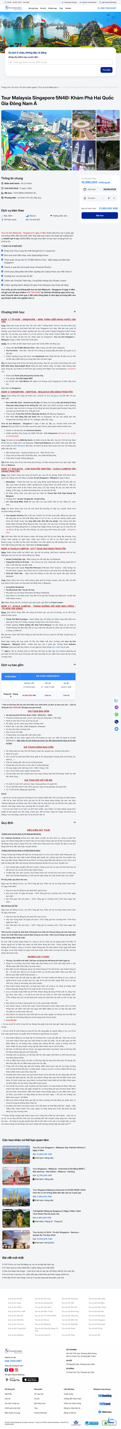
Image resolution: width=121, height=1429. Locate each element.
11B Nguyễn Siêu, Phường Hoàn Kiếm (80, 1364)
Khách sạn (52, 8)
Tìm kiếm (106, 70)
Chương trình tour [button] (13, 312)
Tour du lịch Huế (68, 1303)
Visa (61, 8)
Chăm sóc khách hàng (72, 1403)
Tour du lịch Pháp (68, 1335)
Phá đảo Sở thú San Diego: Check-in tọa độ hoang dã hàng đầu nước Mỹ (33, 1278)
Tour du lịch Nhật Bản (70, 1324)
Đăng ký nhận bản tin (72, 1408)
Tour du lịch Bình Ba (96, 1311)
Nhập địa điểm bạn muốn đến (23, 57)
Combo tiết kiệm (40, 1413)
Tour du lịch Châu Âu (42, 1335)
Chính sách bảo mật (12, 1408)
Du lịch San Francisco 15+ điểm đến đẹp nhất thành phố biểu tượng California (36, 1274)
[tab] (38, 312)
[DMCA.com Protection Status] (109, 1423)
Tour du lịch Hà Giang (70, 1299)
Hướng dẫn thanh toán (72, 1399)
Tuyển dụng (68, 1394)
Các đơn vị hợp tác (12, 1403)
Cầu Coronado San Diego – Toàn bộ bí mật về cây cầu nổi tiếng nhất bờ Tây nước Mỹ (38, 1271)
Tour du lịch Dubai (68, 1328)
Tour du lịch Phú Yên (69, 1307)
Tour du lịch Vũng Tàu (70, 1316)
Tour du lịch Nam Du (15, 1316)
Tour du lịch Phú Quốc (97, 1316)
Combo (68, 8)
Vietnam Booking (60, 325)
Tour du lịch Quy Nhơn (43, 1307)
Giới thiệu (8, 1394)
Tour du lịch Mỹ (94, 1335)
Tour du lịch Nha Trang (97, 1307)
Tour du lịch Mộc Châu (97, 1299)
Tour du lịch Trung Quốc (17, 1328)
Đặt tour (100, 215)
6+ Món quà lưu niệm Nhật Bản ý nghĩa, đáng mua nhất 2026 (28, 1268)
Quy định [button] (7, 823)
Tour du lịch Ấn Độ (95, 1328)
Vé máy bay (33, 8)
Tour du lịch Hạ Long (42, 1299)
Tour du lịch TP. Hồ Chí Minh (45, 1316)
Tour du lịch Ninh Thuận (44, 1311)
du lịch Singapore (51, 396)
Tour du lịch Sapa (14, 1303)
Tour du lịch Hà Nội (15, 1299)
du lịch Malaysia (18, 446)
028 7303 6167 (108, 8)
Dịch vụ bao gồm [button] (12, 665)
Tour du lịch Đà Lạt (42, 1320)
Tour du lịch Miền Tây (70, 1320)
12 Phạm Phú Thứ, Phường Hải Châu (80, 1372)
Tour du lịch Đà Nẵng (96, 1303)
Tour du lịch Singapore (97, 1320)
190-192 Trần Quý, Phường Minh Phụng (81, 1353)
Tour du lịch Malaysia (43, 1324)
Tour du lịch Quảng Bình (44, 1303)
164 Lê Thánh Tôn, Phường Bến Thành (81, 1356)
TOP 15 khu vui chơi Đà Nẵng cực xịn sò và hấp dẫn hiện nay (28, 1264)
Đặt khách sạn (39, 1403)
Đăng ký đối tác (70, 1413)
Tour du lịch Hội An (15, 1307)
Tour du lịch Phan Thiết (16, 1311)
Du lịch (43, 8)
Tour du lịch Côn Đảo (16, 1320)
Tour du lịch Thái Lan (16, 1324)
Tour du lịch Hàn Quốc (97, 1324)
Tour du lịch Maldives (16, 1335)
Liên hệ (7, 1399)
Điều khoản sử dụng (12, 1413)
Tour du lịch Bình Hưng (70, 1311)
